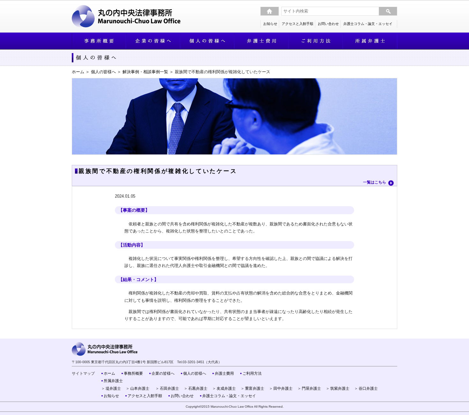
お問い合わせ (328, 24)
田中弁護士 (283, 388)
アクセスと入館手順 (297, 24)
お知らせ (270, 24)
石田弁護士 (169, 388)
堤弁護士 (113, 388)
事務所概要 (133, 373)
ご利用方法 (252, 373)
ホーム (78, 71)
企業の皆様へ (163, 373)
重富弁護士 (254, 388)
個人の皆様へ (103, 71)
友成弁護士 (226, 388)
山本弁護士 (139, 388)
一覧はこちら (374, 182)
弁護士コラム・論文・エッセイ (367, 24)
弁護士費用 (224, 373)
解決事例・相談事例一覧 (145, 71)
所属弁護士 (113, 381)
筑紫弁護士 (339, 388)
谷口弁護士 (368, 388)
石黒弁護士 (197, 388)
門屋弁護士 (311, 388)
